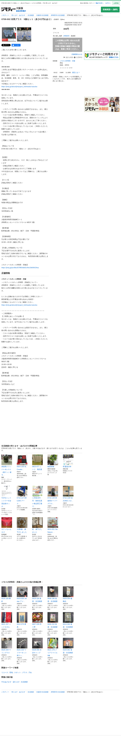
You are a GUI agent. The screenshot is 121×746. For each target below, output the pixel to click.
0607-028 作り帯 (36, 625)
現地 (11, 672)
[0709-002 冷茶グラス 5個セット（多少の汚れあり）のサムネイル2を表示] (24, 34)
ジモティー (5, 15)
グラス (24, 672)
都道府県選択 (21, 11)
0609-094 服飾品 (67, 599)
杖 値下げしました (37, 530)
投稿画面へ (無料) (110, 9)
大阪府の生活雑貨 (42, 15)
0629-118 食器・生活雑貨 (37, 599)
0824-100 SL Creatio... (21, 468)
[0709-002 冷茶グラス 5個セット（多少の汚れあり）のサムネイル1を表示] (9, 34)
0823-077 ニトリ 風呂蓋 (37, 468)
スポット (17, 672)
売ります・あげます (18, 15)
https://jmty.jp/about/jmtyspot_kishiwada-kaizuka (19, 86)
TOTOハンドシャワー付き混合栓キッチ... (6, 502)
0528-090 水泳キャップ (36, 651)
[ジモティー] (8, 9)
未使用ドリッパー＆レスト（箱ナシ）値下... (6, 471)
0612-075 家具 (21, 625)
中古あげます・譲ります (10, 682)
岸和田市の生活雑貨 (58, 15)
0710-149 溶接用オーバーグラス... (52, 500)
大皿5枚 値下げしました (22, 530)
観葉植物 (51, 466)
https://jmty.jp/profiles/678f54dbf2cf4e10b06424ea (20, 268)
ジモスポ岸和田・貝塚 (67, 61)
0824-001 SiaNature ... (53, 530)
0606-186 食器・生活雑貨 (52, 599)
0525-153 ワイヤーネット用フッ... (22, 652)
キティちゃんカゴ (6, 530)
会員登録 (116, 3)
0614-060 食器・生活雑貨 (68, 625)
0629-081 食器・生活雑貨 (68, 651)
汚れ (30, 672)
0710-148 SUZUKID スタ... (68, 499)
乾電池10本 (67, 466)
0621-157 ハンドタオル (6, 625)
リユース (4, 672)
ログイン (108, 3)
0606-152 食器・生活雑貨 (52, 625)
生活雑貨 (31, 15)
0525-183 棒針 (6, 599)
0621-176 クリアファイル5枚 (52, 652)
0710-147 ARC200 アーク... (22, 500)
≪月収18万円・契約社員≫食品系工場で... (37, 502)
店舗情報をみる (76, 54)
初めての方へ (100, 3)
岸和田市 (66, 36)
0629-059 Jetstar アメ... (22, 599)
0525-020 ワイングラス (6, 651)
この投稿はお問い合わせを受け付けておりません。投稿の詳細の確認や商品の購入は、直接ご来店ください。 (67, 44)
